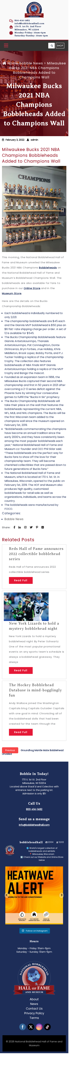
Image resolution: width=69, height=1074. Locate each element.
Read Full (20, 580)
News (34, 1004)
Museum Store (12, 293)
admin (34, 139)
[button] (6, 45)
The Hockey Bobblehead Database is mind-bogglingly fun (35, 690)
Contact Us (34, 1008)
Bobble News (31, 63)
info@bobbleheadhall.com (29, 23)
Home (12, 63)
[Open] (34, 895)
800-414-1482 (22, 20)
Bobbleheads (48, 267)
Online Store (32, 288)
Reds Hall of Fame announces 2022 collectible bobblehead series (36, 554)
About (34, 999)
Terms (34, 1018)
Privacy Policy (34, 1013)
